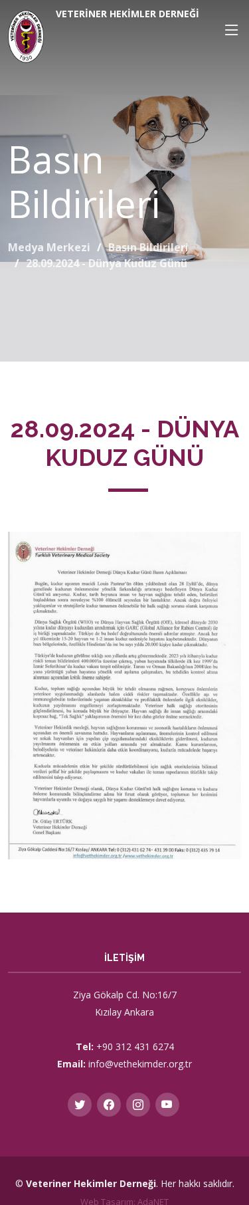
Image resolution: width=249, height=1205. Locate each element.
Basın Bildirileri (148, 247)
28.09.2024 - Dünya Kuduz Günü (106, 263)
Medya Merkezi (49, 247)
